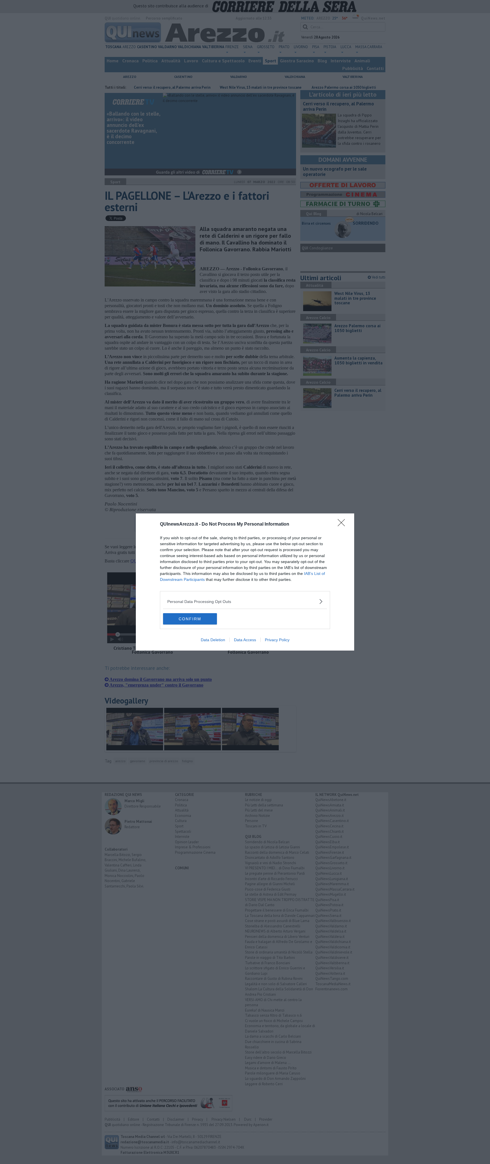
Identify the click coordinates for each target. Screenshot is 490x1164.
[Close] (343, 524)
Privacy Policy (277, 640)
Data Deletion (213, 640)
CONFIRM (190, 619)
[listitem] (245, 601)
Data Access (245, 640)
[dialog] (245, 582)
